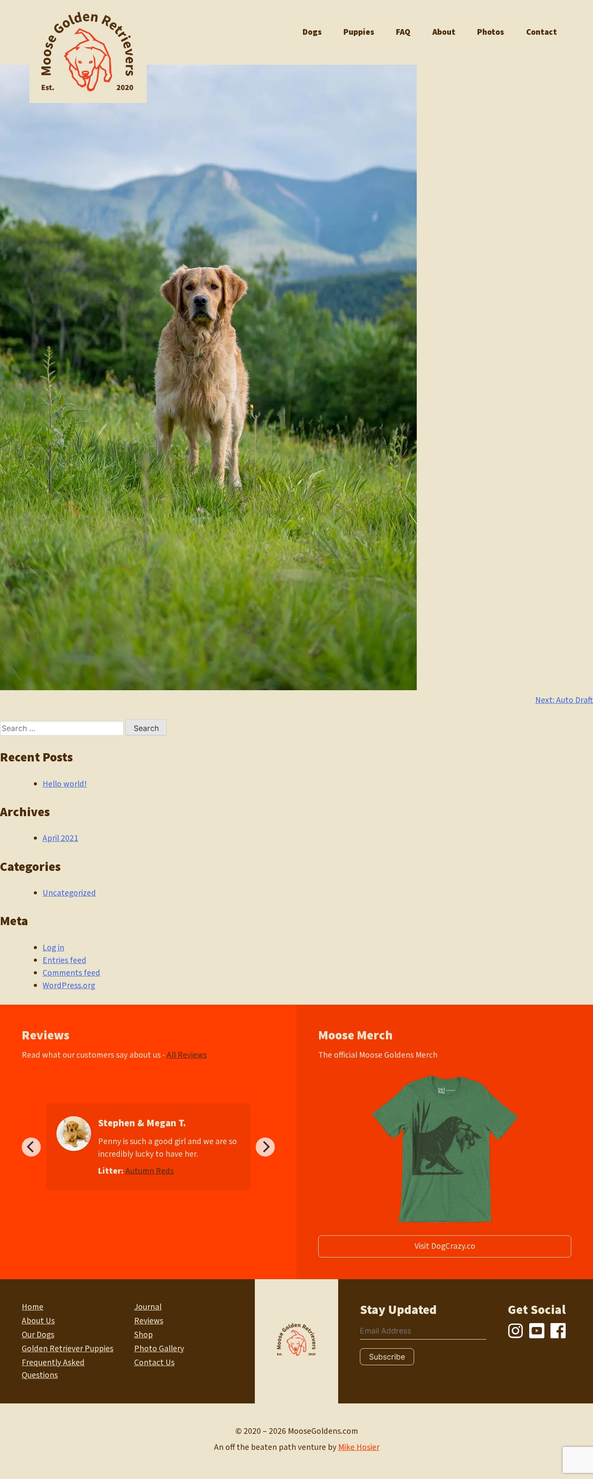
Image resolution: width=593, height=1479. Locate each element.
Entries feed (64, 960)
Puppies (358, 32)
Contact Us (154, 1363)
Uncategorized (69, 893)
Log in (53, 948)
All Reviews (187, 1055)
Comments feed (71, 973)
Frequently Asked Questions (53, 1369)
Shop (143, 1335)
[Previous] (31, 1146)
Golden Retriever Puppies (67, 1349)
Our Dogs (38, 1335)
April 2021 (60, 838)
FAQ (403, 32)
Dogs (312, 32)
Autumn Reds (149, 1171)
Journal (147, 1307)
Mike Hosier (358, 1447)
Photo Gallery (159, 1349)
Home (32, 1307)
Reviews (148, 1321)
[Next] (265, 1146)
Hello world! (65, 784)
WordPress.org (69, 985)
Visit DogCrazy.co (445, 1246)
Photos (490, 32)
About (443, 32)
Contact (541, 32)
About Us (38, 1321)
